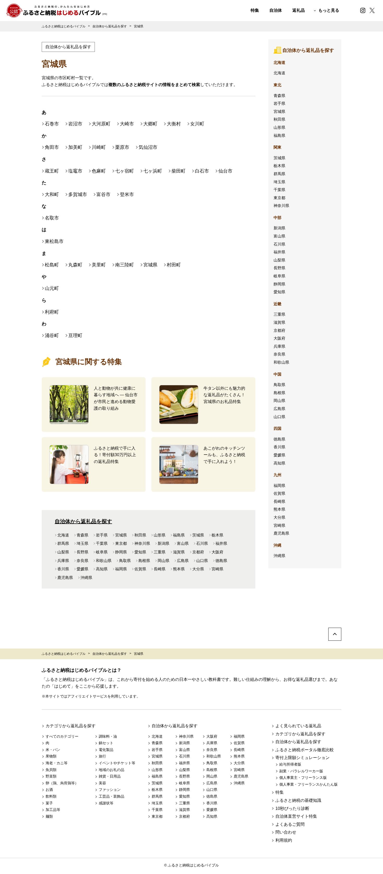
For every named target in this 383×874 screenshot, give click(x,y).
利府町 (52, 312)
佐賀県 (140, 569)
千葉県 (102, 543)
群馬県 (63, 543)
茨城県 (198, 535)
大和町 (52, 194)
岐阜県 (102, 552)
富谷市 (103, 194)
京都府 (198, 552)
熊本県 (179, 569)
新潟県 (163, 543)
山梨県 (63, 552)
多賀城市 (77, 194)
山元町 (52, 288)
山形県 (159, 535)
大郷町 (150, 123)
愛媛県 (82, 569)
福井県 (221, 543)
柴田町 (178, 171)
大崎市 (127, 123)
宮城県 (150, 264)
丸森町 (75, 264)
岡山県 (163, 560)
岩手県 (102, 535)
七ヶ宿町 (124, 171)
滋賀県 (179, 552)
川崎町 (99, 147)
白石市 (202, 171)
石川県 (202, 543)
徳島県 (221, 560)
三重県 (159, 552)
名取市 (52, 218)
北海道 (63, 535)
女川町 (197, 123)
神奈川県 (142, 543)
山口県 (202, 560)
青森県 (82, 535)
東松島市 (54, 241)
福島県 (179, 535)
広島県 (183, 560)
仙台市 (225, 171)
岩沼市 (75, 123)
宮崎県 (217, 569)
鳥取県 (125, 560)
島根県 (144, 560)
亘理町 (75, 335)
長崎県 (159, 569)
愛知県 (140, 552)
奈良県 (82, 560)
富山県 (183, 543)
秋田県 (140, 535)
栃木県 (217, 535)
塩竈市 (75, 171)
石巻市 (52, 123)
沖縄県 (86, 577)
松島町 (52, 264)
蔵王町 (52, 171)
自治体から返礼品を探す (68, 47)
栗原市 (122, 147)
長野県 (82, 552)
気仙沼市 (148, 147)
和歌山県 (104, 560)
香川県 (63, 569)
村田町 (174, 264)
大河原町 (101, 123)
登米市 (127, 194)
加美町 (75, 147)
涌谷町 (52, 335)
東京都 (121, 543)
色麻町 (99, 171)
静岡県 (121, 552)
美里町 (99, 264)
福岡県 (121, 569)
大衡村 (174, 123)
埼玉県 (82, 543)
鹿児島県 (65, 577)
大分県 (198, 569)
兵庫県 (63, 560)
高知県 (102, 569)
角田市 (52, 147)
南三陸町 (124, 264)
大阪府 (217, 552)
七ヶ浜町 (152, 171)
